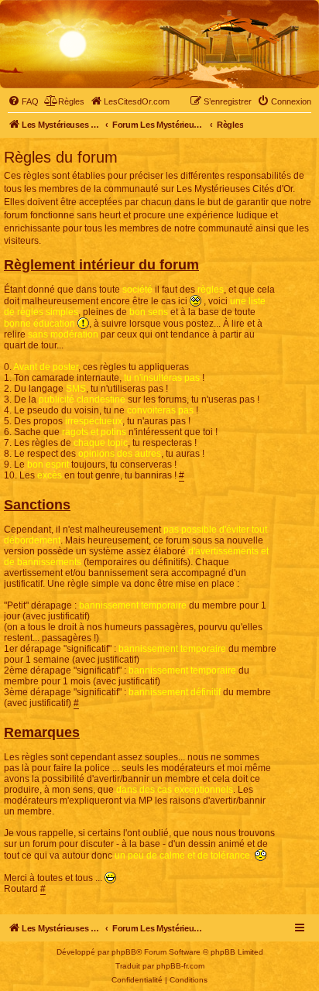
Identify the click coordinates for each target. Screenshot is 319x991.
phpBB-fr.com (180, 966)
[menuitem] (23, 101)
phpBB (123, 952)
